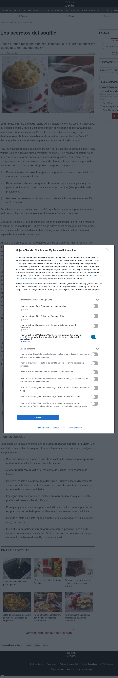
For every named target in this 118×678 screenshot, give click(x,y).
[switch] (94, 306)
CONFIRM (38, 417)
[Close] (109, 250)
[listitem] (59, 299)
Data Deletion (43, 428)
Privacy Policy (75, 428)
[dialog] (59, 339)
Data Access (59, 428)
